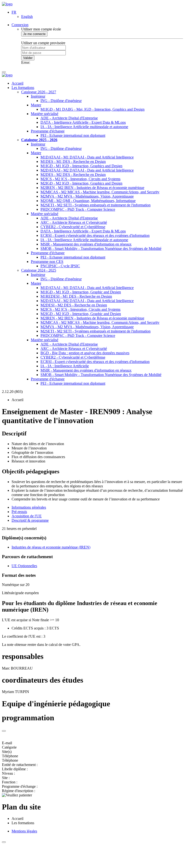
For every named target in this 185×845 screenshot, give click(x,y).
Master (36, 105)
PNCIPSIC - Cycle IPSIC (60, 266)
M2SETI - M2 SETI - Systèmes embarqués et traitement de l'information (95, 205)
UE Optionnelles (24, 566)
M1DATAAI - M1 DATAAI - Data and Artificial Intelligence (87, 157)
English (27, 16)
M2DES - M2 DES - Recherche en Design (73, 175)
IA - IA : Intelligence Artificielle (64, 366)
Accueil (17, 83)
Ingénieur (38, 96)
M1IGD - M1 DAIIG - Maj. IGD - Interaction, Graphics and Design (92, 109)
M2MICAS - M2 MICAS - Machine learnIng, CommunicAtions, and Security (99, 192)
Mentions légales (24, 831)
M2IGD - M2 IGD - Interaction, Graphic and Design (80, 314)
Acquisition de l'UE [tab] (27, 516)
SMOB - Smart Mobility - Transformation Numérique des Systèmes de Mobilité (100, 248)
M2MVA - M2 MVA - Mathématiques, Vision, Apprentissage (87, 196)
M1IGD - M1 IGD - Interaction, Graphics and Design (81, 166)
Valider (28, 58)
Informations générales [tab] (29, 507)
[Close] (4, 731)
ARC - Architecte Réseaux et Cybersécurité (73, 222)
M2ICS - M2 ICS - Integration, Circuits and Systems (80, 179)
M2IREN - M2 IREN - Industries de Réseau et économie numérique (92, 188)
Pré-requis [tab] (19, 512)
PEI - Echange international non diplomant (72, 135)
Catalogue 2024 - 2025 (38, 270)
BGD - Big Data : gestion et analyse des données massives (84, 353)
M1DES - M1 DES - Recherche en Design (73, 161)
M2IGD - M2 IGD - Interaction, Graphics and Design (81, 183)
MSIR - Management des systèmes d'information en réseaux (86, 244)
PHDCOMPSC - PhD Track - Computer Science (77, 209)
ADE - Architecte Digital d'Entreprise (69, 118)
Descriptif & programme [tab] (30, 520)
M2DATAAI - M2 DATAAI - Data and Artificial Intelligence (87, 170)
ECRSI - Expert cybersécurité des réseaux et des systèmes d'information (95, 235)
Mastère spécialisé (44, 114)
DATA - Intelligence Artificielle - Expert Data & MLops (83, 122)
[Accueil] (7, 4)
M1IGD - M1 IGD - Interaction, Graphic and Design (80, 292)
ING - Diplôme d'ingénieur (61, 101)
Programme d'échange (48, 131)
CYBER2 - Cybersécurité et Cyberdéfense (72, 227)
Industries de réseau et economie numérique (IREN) (51, 547)
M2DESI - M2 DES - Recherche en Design (73, 305)
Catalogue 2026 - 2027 (38, 92)
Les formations (23, 88)
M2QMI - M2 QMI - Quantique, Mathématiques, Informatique (88, 201)
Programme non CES (47, 262)
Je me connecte (34, 34)
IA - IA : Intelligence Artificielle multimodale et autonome (84, 127)
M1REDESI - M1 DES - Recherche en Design (76, 296)
